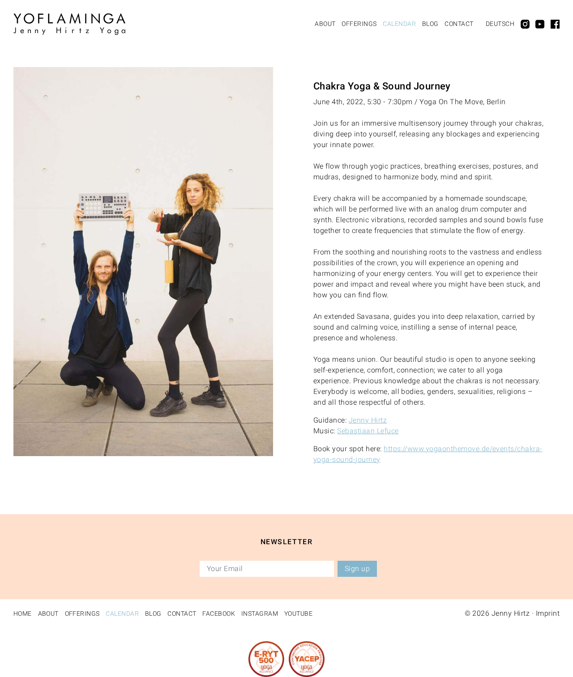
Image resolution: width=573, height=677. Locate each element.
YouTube (298, 613)
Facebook (218, 613)
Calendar (399, 23)
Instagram (259, 613)
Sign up (357, 568)
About (325, 23)
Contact (459, 23)
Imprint (548, 613)
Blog (430, 23)
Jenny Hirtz (368, 420)
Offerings (359, 23)
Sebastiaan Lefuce (367, 431)
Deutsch (500, 23)
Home (22, 613)
